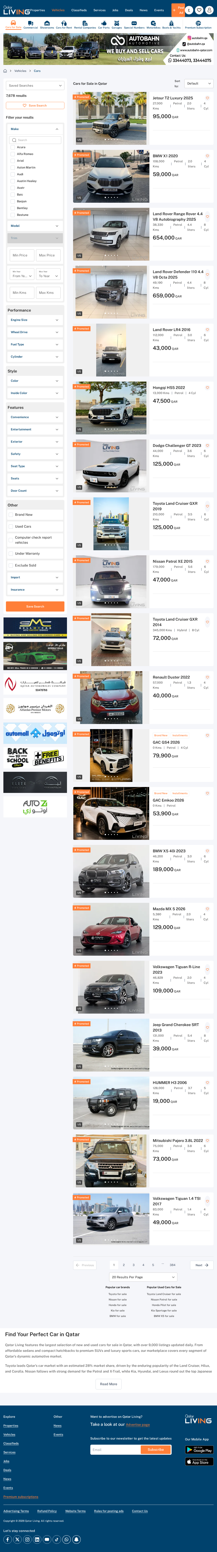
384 (172, 1265)
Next (199, 1265)
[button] (16, 10)
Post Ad (181, 10)
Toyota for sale (117, 1294)
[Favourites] (199, 10)
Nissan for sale (118, 1299)
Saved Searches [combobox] (21, 85)
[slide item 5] (117, 139)
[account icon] (209, 10)
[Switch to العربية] (189, 10)
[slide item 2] (108, 139)
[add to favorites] (207, 98)
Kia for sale (118, 1310)
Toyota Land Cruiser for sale (164, 1294)
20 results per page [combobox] (127, 1277)
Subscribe (156, 1450)
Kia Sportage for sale (164, 1310)
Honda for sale (118, 1305)
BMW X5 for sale (164, 1316)
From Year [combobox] (20, 276)
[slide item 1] (105, 139)
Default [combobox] (192, 83)
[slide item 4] (114, 139)
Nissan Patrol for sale (164, 1299)
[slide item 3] (111, 139)
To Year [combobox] (44, 276)
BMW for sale (118, 1316)
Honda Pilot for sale (164, 1305)
